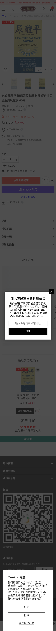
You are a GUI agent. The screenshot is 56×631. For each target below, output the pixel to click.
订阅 (28, 331)
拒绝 (26, 615)
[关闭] (51, 291)
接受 (26, 607)
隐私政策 (36, 599)
